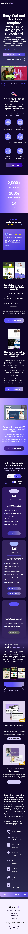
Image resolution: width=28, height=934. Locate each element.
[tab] (10, 476)
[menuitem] (14, 910)
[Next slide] (25, 240)
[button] (26, 3)
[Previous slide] (2, 240)
